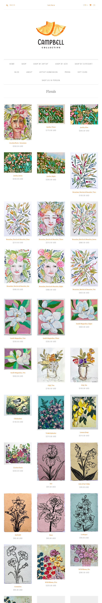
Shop (24, 64)
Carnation (17, 586)
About (29, 72)
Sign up (53, 5)
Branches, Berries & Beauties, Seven (84, 239)
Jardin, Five (84, 127)
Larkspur (84, 534)
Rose (51, 535)
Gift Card (83, 72)
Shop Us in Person (51, 80)
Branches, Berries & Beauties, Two (84, 192)
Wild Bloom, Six (84, 569)
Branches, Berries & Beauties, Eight (51, 286)
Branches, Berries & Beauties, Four (18, 239)
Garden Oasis (18, 467)
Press (68, 72)
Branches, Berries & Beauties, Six (18, 286)
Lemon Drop (84, 432)
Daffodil (18, 535)
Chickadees (18, 418)
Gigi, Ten (51, 385)
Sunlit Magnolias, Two (18, 338)
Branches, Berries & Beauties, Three (51, 239)
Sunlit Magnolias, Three (51, 338)
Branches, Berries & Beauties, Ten (84, 289)
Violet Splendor (51, 433)
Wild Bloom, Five (51, 582)
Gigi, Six (84, 385)
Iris (51, 483)
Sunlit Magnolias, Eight (84, 323)
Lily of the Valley (84, 484)
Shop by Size (61, 64)
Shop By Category (84, 64)
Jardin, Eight (51, 176)
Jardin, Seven (17, 175)
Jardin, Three (51, 127)
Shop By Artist (40, 64)
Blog (17, 72)
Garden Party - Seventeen (17, 143)
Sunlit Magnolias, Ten (17, 372)
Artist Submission (48, 72)
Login (48, 5)
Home (11, 64)
